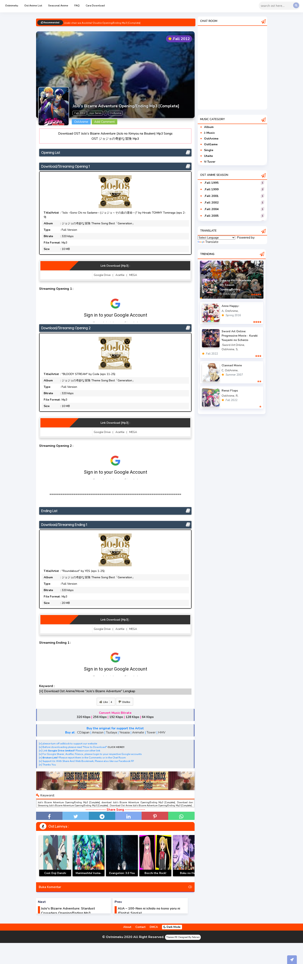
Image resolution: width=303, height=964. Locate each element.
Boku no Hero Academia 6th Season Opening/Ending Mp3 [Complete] (189, 876)
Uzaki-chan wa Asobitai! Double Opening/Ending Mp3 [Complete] (102, 23)
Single (208, 150)
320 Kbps (83, 717)
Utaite (208, 156)
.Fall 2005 (211, 216)
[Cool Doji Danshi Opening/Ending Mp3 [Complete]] (55, 855)
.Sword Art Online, (233, 345)
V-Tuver (209, 162)
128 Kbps (132, 717)
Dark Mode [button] (173, 927)
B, (221, 294)
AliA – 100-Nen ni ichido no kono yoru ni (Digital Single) (149, 910)
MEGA (133, 275)
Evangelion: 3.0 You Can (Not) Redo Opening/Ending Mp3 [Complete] (122, 876)
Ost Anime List (33, 5)
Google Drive (102, 275)
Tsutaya (111, 732)
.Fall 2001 (211, 196)
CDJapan (83, 732)
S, (237, 349)
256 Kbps (100, 717)
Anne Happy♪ (230, 306)
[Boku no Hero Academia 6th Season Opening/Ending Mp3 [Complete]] (189, 855)
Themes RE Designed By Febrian (183, 937)
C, (223, 370)
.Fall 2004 (211, 209)
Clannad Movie (232, 365)
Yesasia (124, 732)
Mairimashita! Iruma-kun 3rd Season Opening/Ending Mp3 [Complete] (88, 876)
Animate (138, 732)
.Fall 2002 (211, 202)
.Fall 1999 (211, 189)
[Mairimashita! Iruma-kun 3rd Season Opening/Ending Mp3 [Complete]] (89, 855)
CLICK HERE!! (116, 747)
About (127, 927)
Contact (140, 927)
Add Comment (104, 122)
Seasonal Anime (58, 5)
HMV (161, 732)
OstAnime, (229, 294)
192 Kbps (116, 717)
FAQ (77, 5)
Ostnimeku (11, 5)
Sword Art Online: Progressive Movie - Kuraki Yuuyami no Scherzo (240, 335)
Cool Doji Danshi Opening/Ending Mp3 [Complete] (55, 876)
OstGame (211, 144)
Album (209, 127)
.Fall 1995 (211, 183)
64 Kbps (148, 717)
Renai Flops (230, 391)
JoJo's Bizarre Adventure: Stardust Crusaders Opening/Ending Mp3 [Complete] (68, 913)
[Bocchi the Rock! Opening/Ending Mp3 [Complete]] (155, 855)
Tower (151, 732)
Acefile (119, 275)
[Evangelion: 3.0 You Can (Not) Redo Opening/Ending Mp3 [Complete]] (122, 855)
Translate (211, 242)
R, (237, 396)
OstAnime (211, 138)
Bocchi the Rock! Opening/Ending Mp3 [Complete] (155, 876)
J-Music (209, 133)
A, (223, 311)
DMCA (154, 927)
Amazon (97, 732)
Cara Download (95, 5)
